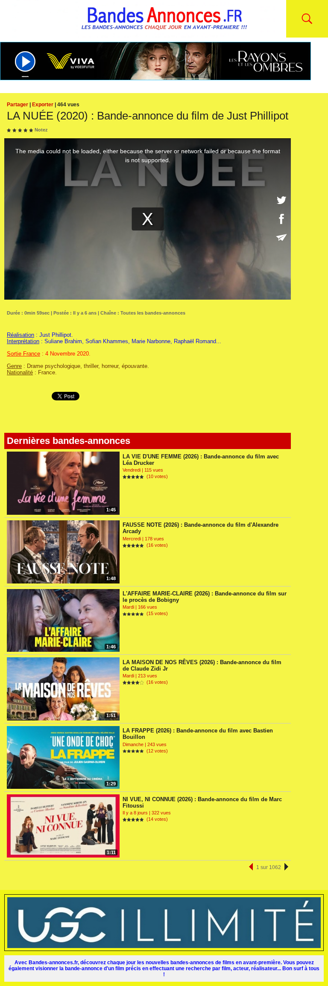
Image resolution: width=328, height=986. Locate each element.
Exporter (42, 105)
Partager (17, 105)
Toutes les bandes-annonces (152, 312)
